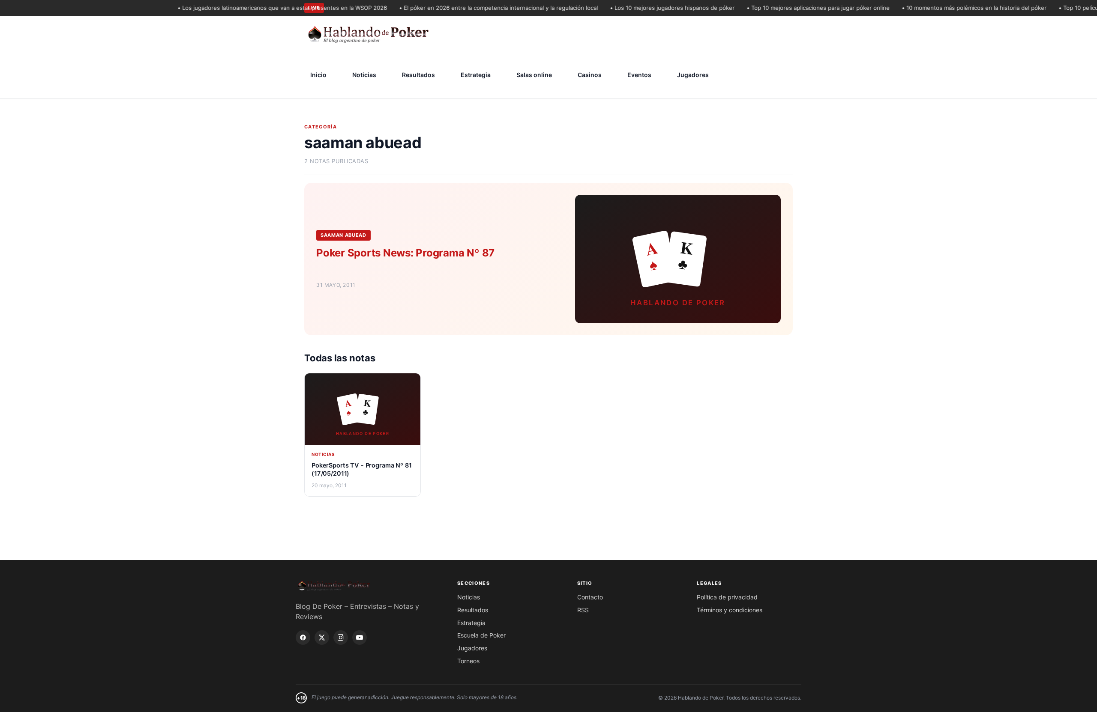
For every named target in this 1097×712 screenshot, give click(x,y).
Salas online (534, 74)
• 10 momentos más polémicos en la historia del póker (962, 7)
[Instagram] (340, 637)
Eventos (639, 74)
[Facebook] (303, 637)
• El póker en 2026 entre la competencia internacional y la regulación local (487, 7)
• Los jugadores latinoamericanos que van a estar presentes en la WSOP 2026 (271, 7)
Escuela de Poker (481, 635)
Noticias (364, 74)
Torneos (468, 660)
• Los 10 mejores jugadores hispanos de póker (661, 7)
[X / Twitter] (322, 637)
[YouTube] (359, 637)
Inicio (318, 74)
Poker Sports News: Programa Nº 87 (405, 253)
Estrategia (476, 74)
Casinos (590, 74)
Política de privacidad (727, 597)
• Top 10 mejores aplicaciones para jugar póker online (806, 7)
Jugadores (693, 74)
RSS (583, 610)
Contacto (590, 597)
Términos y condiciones (729, 610)
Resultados (418, 74)
